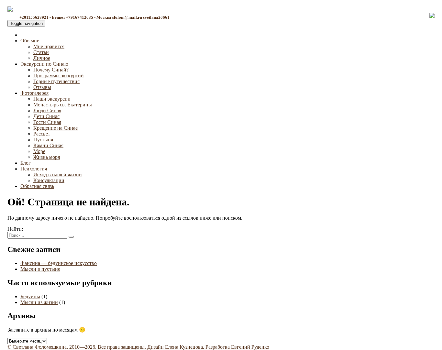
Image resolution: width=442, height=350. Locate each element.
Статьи (41, 52)
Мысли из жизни (39, 302)
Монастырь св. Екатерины (62, 104)
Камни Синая (48, 145)
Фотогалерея (34, 93)
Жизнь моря (46, 157)
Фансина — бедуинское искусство (58, 263)
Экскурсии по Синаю (44, 64)
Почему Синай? (51, 69)
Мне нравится (48, 46)
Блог (25, 163)
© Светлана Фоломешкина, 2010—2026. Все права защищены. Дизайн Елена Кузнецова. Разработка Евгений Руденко (138, 347)
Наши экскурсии (52, 99)
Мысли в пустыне (40, 269)
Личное (41, 58)
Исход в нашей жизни (57, 174)
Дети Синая (46, 116)
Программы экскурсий (58, 75)
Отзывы (42, 87)
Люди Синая (47, 110)
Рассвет (41, 134)
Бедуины (30, 296)
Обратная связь (37, 186)
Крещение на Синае (55, 128)
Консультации (48, 180)
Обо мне (29, 40)
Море (39, 151)
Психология (33, 168)
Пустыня (43, 139)
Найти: (15, 229)
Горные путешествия (56, 81)
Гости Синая (47, 122)
